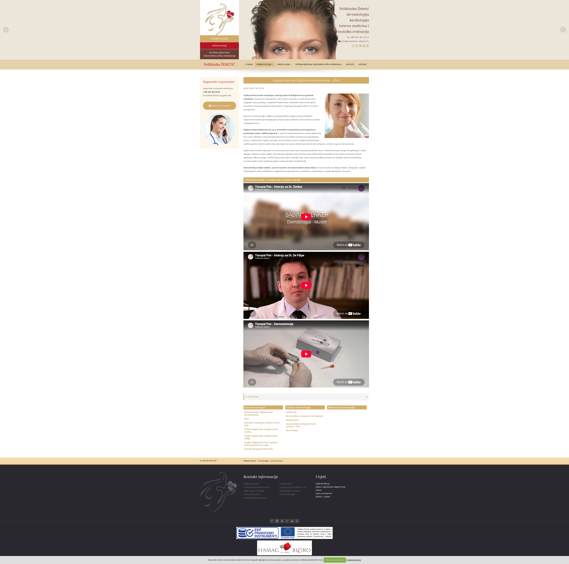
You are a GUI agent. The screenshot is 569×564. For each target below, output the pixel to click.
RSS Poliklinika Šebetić (297, 521)
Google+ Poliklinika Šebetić (287, 521)
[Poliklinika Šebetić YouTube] (363, 45)
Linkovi (319, 490)
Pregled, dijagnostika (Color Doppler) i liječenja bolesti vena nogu (261, 443)
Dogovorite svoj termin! (218, 82)
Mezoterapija (292, 430)
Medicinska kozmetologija (341, 407)
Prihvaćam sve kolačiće (334, 560)
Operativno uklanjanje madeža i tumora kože (262, 424)
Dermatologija (264, 64)
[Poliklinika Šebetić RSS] (367, 45)
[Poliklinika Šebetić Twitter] (360, 45)
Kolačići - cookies (323, 496)
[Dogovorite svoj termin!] (219, 129)
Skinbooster (291, 412)
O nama (249, 64)
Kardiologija (283, 64)
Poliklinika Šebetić (249, 461)
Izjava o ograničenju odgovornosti (330, 487)
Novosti (350, 64)
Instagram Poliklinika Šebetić (277, 521)
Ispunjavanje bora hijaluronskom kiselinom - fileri (306, 80)
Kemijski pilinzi (292, 420)
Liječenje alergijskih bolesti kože (258, 449)
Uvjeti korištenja (323, 483)
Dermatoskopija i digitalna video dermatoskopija (258, 413)
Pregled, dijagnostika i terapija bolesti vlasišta (261, 430)
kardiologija (219, 45)
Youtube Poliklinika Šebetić (292, 521)
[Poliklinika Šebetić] (219, 19)
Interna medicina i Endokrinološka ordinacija (318, 64)
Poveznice (253, 396)
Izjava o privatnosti (324, 493)
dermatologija (219, 38)
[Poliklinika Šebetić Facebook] (353, 45)
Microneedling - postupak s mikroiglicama (304, 416)
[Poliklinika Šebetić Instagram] (356, 45)
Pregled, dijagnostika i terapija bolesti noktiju (261, 437)
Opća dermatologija (254, 407)
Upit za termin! (220, 105)
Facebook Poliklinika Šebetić (272, 521)
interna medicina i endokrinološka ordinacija (219, 54)
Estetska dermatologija (298, 407)
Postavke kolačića (353, 560)
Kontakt (362, 64)
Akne (246, 418)
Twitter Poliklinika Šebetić (282, 521)
